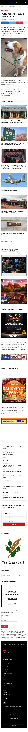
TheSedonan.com (14, 715)
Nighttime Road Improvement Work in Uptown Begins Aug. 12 (12, 211)
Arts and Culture (6, 666)
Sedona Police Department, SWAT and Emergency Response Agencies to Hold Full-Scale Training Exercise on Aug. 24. (13, 166)
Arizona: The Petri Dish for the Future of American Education (12, 453)
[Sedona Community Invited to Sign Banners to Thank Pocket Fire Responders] (14, 134)
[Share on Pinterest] (19, 23)
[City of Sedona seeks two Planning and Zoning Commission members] (14, 224)
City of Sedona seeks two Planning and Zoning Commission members (12, 234)
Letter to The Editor (7, 659)
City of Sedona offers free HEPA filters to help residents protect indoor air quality (12, 121)
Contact (5, 692)
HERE (14, 412)
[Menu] (2, 2)
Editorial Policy (6, 694)
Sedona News (5, 10)
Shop (4, 685)
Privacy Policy (15, 724)
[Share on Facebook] (5, 23)
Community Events (7, 673)
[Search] (26, 2)
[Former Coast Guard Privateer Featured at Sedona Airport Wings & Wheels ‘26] (14, 180)
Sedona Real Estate (7, 683)
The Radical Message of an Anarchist (12, 471)
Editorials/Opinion (7, 657)
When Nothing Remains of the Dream (11, 492)
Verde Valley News (7, 654)
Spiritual (5, 671)
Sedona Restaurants (7, 675)
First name (3, 620)
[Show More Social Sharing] (25, 23)
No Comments (11, 19)
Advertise (5, 687)
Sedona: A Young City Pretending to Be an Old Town (13, 447)
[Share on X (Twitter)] (12, 23)
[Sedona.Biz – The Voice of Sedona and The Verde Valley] (14, 2)
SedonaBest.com (14, 718)
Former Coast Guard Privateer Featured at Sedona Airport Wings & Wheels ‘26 (13, 189)
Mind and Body (6, 669)
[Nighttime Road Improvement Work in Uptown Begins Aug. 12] (14, 202)
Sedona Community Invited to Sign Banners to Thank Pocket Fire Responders (14, 143)
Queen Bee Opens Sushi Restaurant (11, 482)
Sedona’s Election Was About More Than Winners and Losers (14, 459)
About (4, 690)
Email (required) (5, 615)
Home (2, 6)
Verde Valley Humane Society (11, 88)
